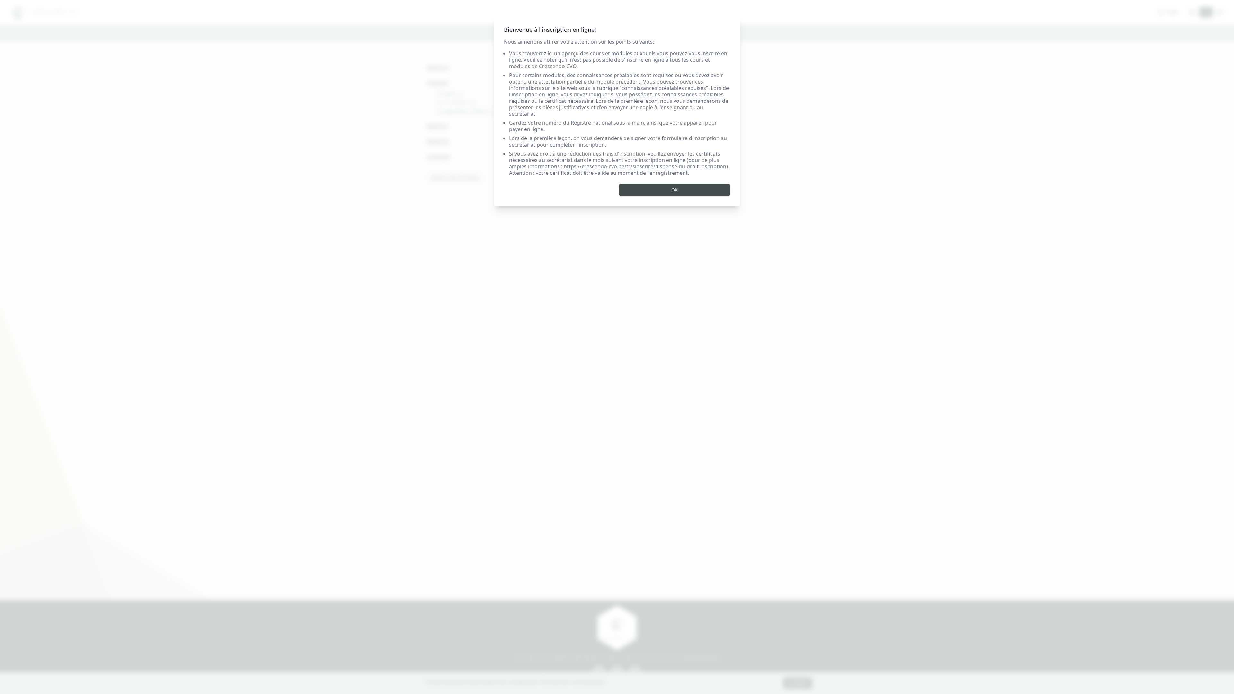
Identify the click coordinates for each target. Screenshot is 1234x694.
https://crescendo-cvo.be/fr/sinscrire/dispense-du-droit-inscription (645, 166)
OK (674, 190)
